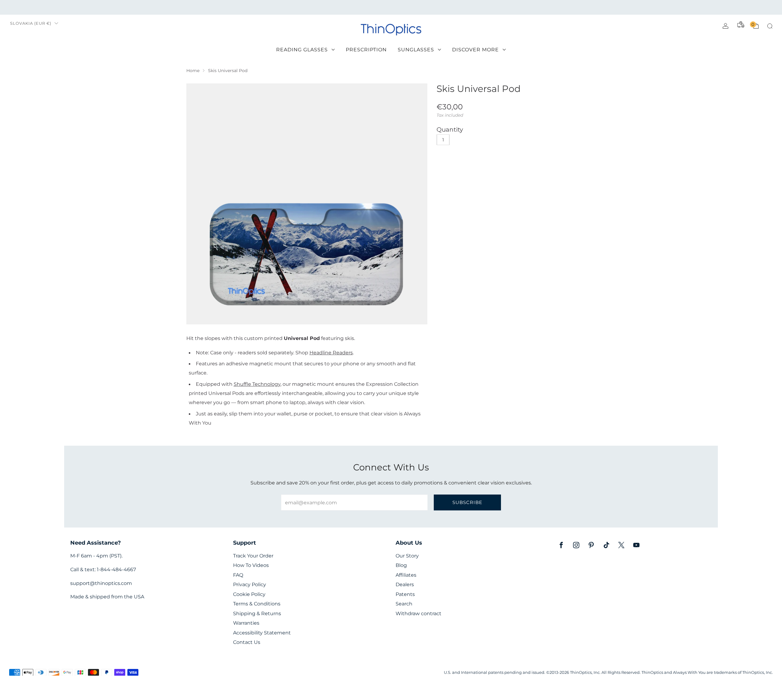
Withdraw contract (418, 613)
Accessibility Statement (262, 633)
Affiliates (406, 575)
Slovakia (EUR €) (30, 23)
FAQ (238, 575)
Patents (405, 594)
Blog (401, 565)
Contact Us (246, 642)
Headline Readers (331, 352)
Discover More (475, 50)
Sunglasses (416, 50)
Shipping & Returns (257, 613)
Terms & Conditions (256, 604)
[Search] (770, 26)
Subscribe (467, 502)
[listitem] (391, 7)
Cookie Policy (249, 594)
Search (404, 604)
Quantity (450, 129)
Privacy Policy (249, 584)
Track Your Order (253, 556)
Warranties (246, 623)
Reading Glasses (302, 50)
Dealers (405, 584)
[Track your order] (740, 24)
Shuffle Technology (257, 384)
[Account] (725, 26)
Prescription (366, 50)
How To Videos (251, 565)
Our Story (407, 556)
